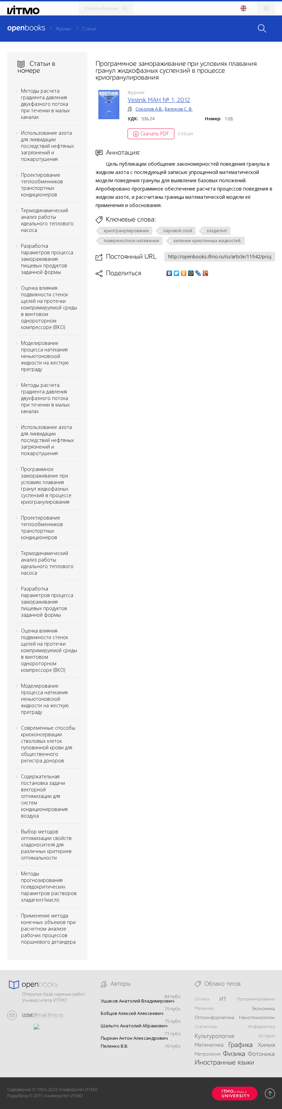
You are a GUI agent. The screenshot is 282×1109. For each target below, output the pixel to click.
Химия (266, 1045)
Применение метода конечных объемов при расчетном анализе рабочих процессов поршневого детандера (48, 928)
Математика (209, 1045)
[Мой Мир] (191, 273)
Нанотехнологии (257, 1017)
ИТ (222, 999)
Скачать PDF (154, 133)
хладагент (217, 231)
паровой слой (177, 231)
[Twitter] (176, 273)
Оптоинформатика (214, 1017)
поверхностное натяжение (131, 241)
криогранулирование (126, 231)
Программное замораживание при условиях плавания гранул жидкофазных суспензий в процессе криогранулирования (46, 485)
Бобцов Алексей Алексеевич (132, 1013)
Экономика (263, 1008)
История (266, 1036)
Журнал (63, 29)
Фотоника (261, 1054)
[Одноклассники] (183, 273)
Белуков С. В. (179, 109)
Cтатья (89, 29)
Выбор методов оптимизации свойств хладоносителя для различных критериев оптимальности (46, 844)
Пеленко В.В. (114, 1046)
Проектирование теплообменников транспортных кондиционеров (42, 185)
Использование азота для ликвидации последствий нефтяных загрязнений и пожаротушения (47, 146)
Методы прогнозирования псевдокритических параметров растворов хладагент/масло (49, 886)
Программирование (256, 999)
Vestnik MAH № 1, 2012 (159, 100)
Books (26, 28)
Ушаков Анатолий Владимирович (137, 1001)
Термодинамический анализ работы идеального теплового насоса (47, 220)
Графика (240, 1045)
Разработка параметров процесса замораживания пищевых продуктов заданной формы (47, 259)
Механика (204, 1008)
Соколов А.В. (149, 109)
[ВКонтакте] (169, 273)
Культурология (214, 1036)
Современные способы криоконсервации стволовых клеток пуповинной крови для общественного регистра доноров (48, 744)
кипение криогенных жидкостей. (207, 241)
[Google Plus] (205, 273)
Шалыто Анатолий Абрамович (134, 1026)
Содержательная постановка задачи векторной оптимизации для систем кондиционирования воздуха (44, 796)
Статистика (206, 1027)
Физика (234, 1054)
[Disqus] (185, 374)
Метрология (207, 1054)
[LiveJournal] (198, 273)
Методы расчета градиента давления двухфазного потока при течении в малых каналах (45, 104)
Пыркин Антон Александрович (134, 1038)
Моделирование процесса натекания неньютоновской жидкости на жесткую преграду (45, 356)
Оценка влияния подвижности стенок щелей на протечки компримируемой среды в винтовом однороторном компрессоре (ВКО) (49, 307)
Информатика (261, 1027)
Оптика (202, 999)
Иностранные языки (224, 1062)
